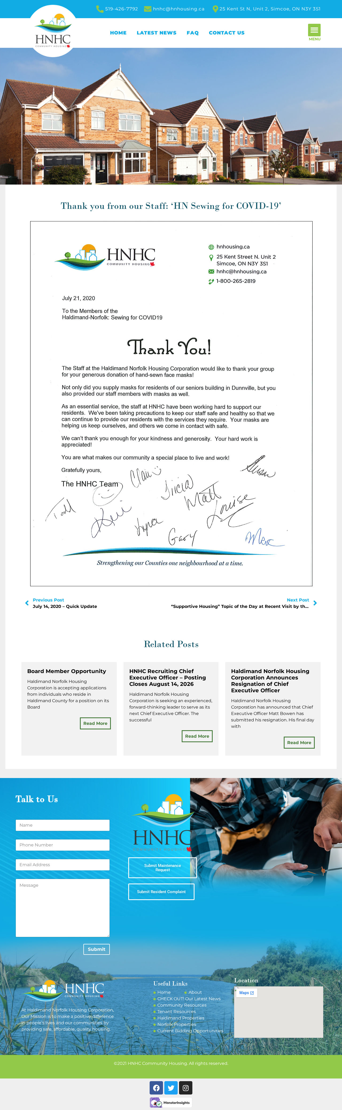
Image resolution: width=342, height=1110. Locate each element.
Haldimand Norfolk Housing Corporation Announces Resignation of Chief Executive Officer (270, 681)
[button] (314, 30)
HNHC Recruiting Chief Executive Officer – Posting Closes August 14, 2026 (167, 677)
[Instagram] (185, 1088)
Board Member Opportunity (66, 671)
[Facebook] (156, 1088)
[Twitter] (171, 1088)
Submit (96, 949)
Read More (95, 723)
